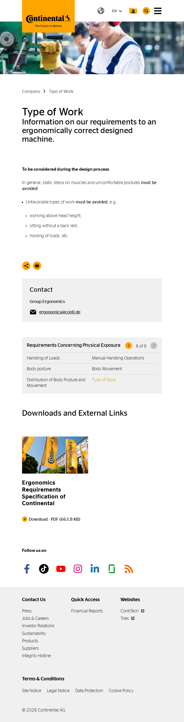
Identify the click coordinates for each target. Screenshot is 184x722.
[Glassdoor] (112, 569)
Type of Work (104, 379)
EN (114, 11)
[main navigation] (158, 11)
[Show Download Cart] (133, 10)
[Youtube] (61, 569)
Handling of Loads (43, 358)
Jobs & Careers (35, 618)
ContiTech (130, 611)
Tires (125, 618)
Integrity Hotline (36, 655)
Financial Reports (87, 611)
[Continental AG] (48, 16)
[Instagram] (78, 569)
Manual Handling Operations (118, 358)
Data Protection (89, 690)
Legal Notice (58, 690)
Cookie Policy (121, 690)
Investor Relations (38, 625)
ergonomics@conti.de (59, 312)
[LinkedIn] (95, 569)
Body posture (39, 368)
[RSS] (129, 569)
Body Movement (107, 368)
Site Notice (31, 690)
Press (27, 611)
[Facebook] (27, 569)
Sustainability (34, 633)
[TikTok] (44, 569)
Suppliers (30, 648)
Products (30, 640)
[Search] (146, 11)
